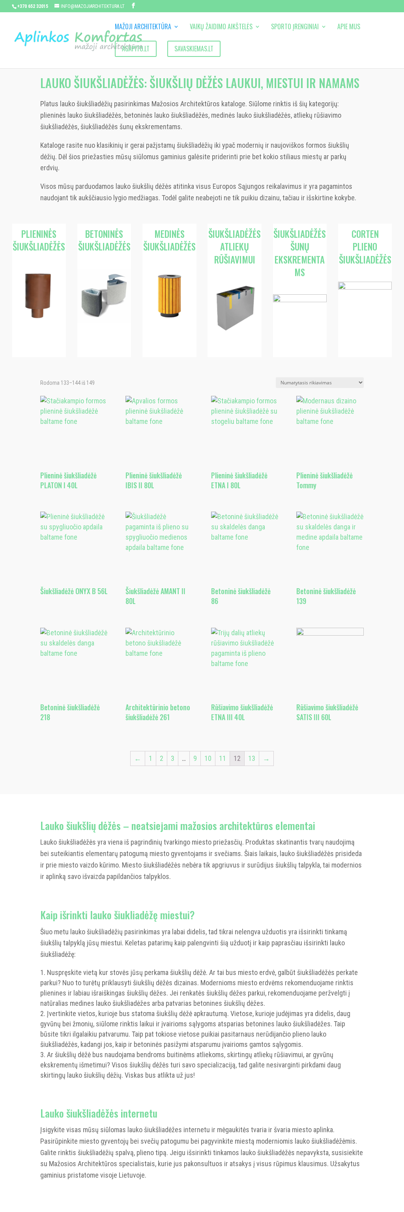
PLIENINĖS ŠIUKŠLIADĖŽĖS (39, 240)
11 (222, 758)
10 (207, 758)
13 (251, 758)
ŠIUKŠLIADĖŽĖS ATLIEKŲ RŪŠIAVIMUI (234, 246)
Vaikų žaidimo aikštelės (221, 27)
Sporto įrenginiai (295, 27)
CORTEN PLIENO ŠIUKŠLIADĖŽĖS (365, 246)
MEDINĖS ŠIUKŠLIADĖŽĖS (169, 240)
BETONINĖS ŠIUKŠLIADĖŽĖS (104, 240)
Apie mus (348, 27)
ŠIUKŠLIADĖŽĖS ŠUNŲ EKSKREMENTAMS (299, 253)
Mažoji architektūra (143, 27)
